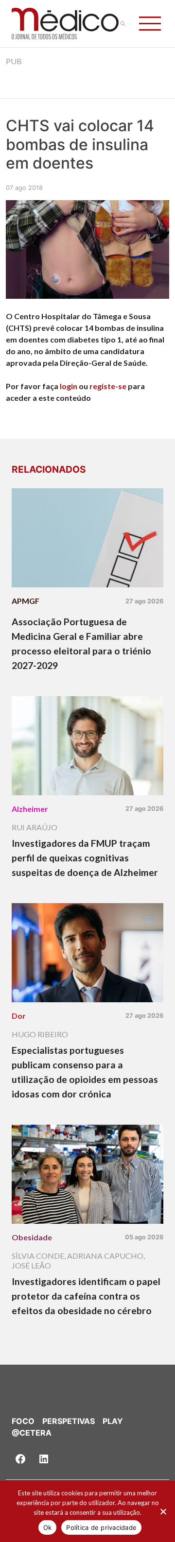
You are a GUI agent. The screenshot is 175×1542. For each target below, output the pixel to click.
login (68, 386)
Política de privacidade (101, 1527)
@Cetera (32, 1433)
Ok (47, 1527)
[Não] (163, 1511)
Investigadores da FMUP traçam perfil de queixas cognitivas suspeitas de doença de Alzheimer (85, 858)
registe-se (107, 386)
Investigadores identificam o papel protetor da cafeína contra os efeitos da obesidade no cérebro (86, 1296)
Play (113, 1421)
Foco (23, 1421)
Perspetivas (68, 1421)
